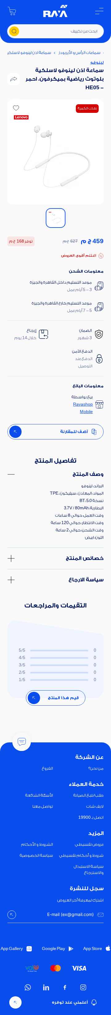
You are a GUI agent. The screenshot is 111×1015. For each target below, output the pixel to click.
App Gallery (12, 948)
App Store (92, 948)
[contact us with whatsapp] (21, 742)
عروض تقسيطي (89, 844)
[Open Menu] (99, 11)
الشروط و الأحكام (37, 844)
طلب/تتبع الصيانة (88, 795)
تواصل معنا (42, 806)
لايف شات (95, 806)
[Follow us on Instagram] (83, 987)
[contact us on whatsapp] (28, 987)
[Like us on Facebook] (65, 987)
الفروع (47, 768)
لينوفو (97, 62)
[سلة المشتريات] (11, 11)
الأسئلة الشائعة (39, 795)
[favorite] (16, 108)
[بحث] (14, 31)
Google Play (53, 948)
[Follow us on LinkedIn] (46, 987)
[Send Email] (11, 914)
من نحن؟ (96, 768)
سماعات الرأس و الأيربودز (80, 52)
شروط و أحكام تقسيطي (81, 855)
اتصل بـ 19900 (91, 817)
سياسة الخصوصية (36, 855)
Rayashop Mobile (83, 408)
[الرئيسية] (55, 11)
